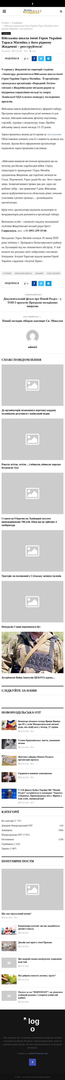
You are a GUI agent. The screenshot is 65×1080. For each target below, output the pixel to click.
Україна (5, 848)
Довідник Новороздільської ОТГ (17, 825)
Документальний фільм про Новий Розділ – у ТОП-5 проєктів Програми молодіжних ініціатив (32, 302)
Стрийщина (6, 33)
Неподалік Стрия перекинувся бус (21, 626)
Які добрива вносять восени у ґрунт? (37, 975)
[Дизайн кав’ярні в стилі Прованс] (9, 946)
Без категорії (8, 820)
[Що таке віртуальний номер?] (32, 889)
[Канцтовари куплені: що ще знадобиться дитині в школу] (9, 930)
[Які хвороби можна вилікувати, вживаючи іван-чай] (9, 963)
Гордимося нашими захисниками (35, 773)
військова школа (23, 273)
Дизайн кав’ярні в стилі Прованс (35, 942)
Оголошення (8, 839)
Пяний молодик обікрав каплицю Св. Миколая (32, 320)
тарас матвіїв (53, 273)
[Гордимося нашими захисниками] (9, 777)
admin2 (7, 51)
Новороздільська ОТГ (12, 834)
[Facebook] (32, 1062)
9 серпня (7, 273)
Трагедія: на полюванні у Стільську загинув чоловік (31, 576)
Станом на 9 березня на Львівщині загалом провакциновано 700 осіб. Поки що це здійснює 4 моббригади (29, 522)
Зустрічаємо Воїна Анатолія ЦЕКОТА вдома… (28, 677)
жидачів (39, 273)
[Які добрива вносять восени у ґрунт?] (9, 979)
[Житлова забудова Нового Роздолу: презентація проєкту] (9, 761)
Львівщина (7, 830)
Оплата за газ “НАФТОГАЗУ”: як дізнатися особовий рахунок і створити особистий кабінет (40, 995)
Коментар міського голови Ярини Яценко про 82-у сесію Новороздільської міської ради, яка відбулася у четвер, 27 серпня (39, 724)
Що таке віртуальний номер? (16, 914)
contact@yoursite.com (38, 1053)
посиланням (54, 134)
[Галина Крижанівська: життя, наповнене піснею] (9, 744)
